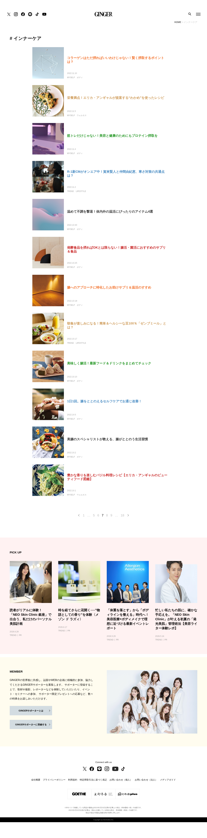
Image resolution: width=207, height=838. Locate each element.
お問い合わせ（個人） (120, 779)
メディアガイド (168, 779)
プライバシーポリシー (54, 779)
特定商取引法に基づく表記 (93, 779)
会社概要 (35, 779)
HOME (177, 22)
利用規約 (72, 779)
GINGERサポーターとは (31, 710)
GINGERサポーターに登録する (31, 724)
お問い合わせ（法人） (146, 779)
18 (122, 515)
